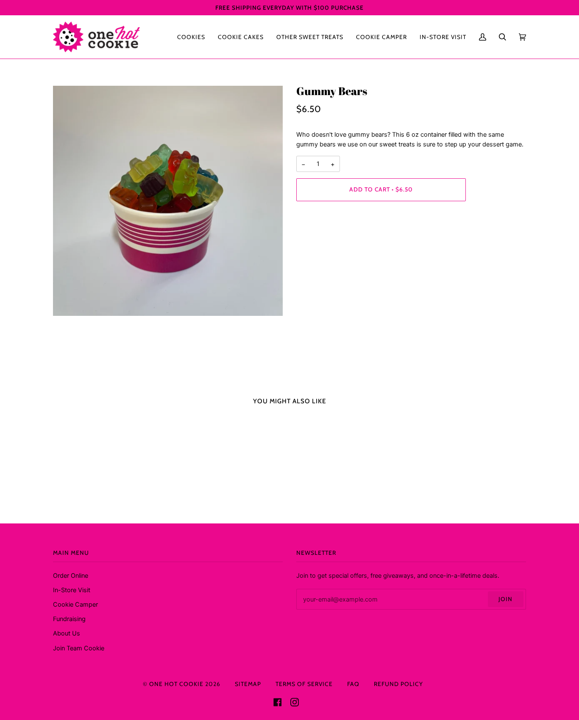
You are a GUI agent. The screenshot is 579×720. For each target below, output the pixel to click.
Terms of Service (304, 684)
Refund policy (398, 684)
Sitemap (248, 684)
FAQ (353, 684)
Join (505, 599)
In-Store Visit (71, 589)
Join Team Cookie (78, 648)
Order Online (70, 575)
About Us (66, 633)
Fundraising (69, 618)
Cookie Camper (75, 604)
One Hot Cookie (176, 684)
